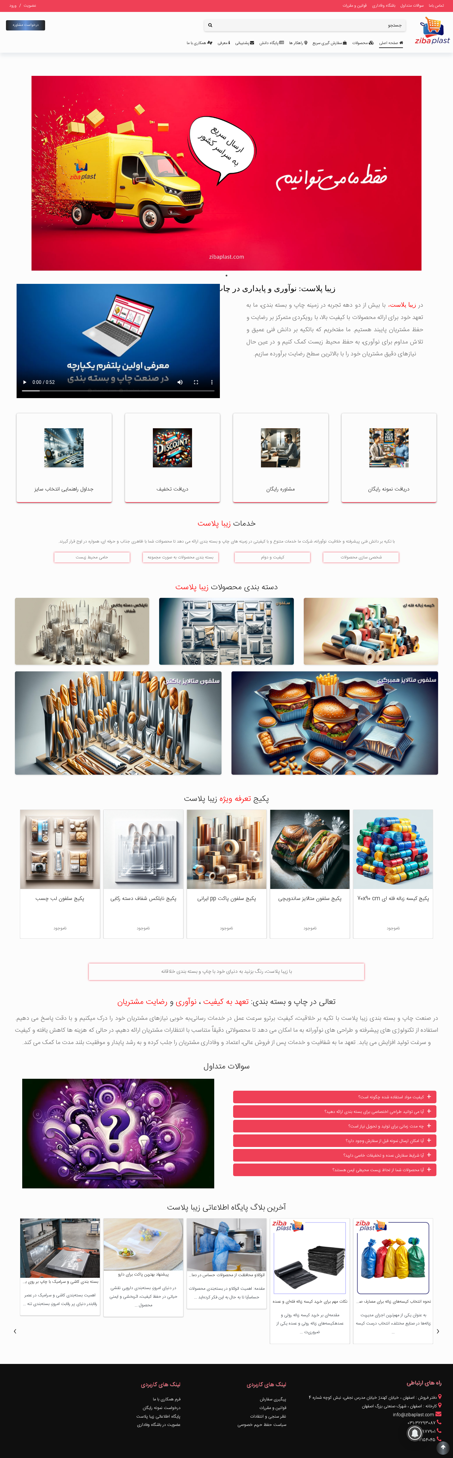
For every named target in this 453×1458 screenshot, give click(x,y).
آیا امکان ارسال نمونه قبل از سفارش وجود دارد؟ (388, 1141)
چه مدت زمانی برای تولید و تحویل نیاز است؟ (390, 1126)
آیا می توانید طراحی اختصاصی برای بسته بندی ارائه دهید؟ (378, 1112)
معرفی (223, 43)
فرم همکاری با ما (166, 1399)
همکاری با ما (197, 43)
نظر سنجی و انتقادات (268, 1416)
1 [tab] (226, 275)
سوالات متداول (412, 5)
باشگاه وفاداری (383, 5)
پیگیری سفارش (273, 1399)
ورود (13, 5)
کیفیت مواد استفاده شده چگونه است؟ (394, 1097)
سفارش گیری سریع (328, 43)
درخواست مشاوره (25, 25)
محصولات (360, 43)
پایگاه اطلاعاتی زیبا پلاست (158, 1416)
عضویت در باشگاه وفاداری (158, 1425)
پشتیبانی (242, 43)
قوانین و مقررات (355, 5)
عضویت (30, 5)
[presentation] (438, 1331)
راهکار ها (296, 43)
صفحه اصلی (389, 43)
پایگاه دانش (269, 43)
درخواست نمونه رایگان (161, 1408)
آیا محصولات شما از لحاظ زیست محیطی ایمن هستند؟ (382, 1170)
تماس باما (436, 5)
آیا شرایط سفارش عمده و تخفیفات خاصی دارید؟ (387, 1155)
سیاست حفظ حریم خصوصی (261, 1425)
